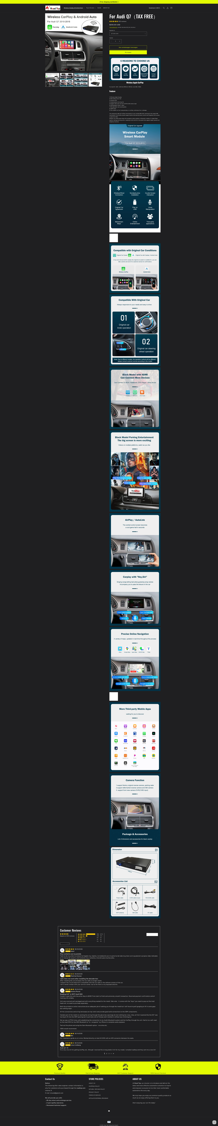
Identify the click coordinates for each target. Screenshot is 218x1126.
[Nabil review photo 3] (83, 965)
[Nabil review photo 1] (64, 965)
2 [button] (106, 1053)
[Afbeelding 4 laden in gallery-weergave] (95, 80)
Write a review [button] (152, 934)
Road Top (106, 1125)
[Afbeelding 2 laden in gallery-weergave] (66, 80)
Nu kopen (128, 52)
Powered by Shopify (113, 1125)
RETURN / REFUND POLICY (97, 1089)
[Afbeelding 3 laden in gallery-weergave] (81, 80)
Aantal (111, 38)
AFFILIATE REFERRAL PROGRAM (98, 1098)
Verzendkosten (113, 27)
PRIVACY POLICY (94, 1092)
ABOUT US (92, 1083)
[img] (69, 949)
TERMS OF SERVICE (95, 1095)
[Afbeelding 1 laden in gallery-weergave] (52, 80)
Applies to (112, 30)
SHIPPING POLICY (94, 1086)
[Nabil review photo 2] (72, 965)
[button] (74, 8)
